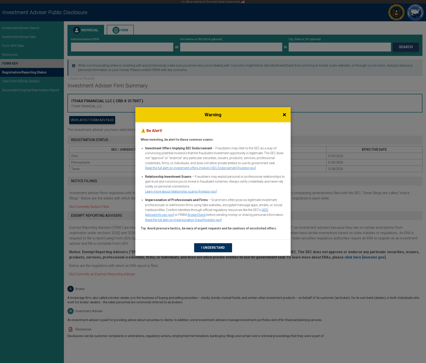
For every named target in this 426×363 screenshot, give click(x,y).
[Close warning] (284, 114)
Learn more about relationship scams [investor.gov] (181, 191)
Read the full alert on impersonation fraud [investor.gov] (183, 220)
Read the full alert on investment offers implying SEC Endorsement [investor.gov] (200, 168)
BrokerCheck (197, 215)
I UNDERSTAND (213, 247)
